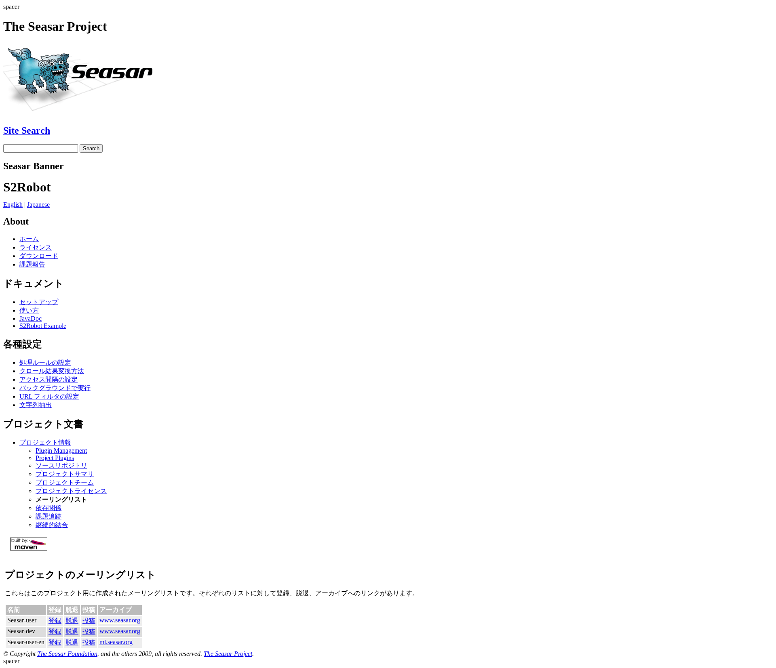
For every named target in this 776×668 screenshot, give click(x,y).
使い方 (29, 310)
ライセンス (35, 247)
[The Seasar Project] (82, 113)
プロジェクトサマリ (65, 474)
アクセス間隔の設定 (48, 379)
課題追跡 (48, 516)
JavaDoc (30, 318)
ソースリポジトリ (61, 465)
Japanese (38, 204)
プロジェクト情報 (45, 442)
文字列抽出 (35, 404)
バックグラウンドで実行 (55, 387)
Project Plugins (55, 457)
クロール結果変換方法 (51, 371)
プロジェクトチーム (65, 482)
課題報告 (32, 264)
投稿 (88, 620)
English (13, 204)
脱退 (71, 620)
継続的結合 (52, 524)
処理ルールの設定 (45, 362)
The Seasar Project (228, 653)
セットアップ (38, 301)
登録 (54, 620)
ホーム (29, 238)
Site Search (26, 130)
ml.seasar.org (116, 642)
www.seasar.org (119, 620)
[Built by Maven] (388, 544)
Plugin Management (61, 450)
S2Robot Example (42, 325)
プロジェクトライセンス (71, 490)
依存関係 (48, 507)
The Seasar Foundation (67, 653)
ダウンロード (38, 255)
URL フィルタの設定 (49, 396)
